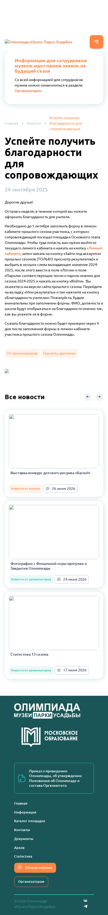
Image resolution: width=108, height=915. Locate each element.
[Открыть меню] (96, 42)
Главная (11, 123)
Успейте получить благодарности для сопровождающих (65, 123)
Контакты (22, 830)
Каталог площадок (29, 821)
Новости (33, 123)
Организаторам (28, 91)
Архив (19, 847)
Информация (25, 812)
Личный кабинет (38, 867)
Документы (23, 839)
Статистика (23, 856)
